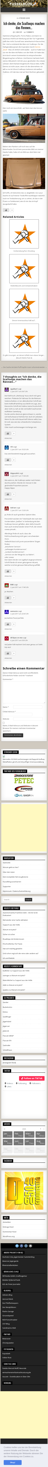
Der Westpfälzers (9, 1307)
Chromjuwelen (8, 1343)
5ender (5, 1002)
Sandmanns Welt (9, 1328)
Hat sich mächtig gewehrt (12, 948)
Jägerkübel (7, 1021)
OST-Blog (5, 1324)
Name (6, 707)
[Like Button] (6, 210)
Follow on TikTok (33, 1078)
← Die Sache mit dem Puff (11, 367)
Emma (5, 1012)
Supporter (7, 886)
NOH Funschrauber (9, 1320)
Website (6, 719)
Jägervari (6, 1026)
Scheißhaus (7, 1050)
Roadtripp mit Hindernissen (13, 939)
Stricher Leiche (24, 18)
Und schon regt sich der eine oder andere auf (20, 953)
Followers (35, 1083)
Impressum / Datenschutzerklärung (16, 891)
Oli (11, 447)
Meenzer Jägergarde (10, 1261)
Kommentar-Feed (9, 1232)
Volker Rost (6, 1357)
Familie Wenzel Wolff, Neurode (14, 1368)
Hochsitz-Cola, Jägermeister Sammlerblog (18, 1257)
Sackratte (6, 1045)
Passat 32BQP (8, 1036)
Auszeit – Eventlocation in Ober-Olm (16, 1376)
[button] (34, 1456)
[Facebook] (21, 1245)
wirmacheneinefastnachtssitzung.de (16, 1372)
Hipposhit (14, 473)
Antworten (8, 438)
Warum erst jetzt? (9, 929)
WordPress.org (8, 1236)
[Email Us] (30, 1245)
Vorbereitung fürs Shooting (24, 251)
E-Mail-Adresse (9, 711)
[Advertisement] (24, 827)
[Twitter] (17, 1245)
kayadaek (6, 1353)
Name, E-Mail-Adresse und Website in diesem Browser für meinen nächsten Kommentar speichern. (20, 728)
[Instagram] (26, 1245)
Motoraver (6, 1338)
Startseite (6, 862)
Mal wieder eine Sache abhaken (15, 920)
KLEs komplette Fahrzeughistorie (15, 877)
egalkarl (13, 389)
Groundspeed (7, 1315)
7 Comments (30, 32)
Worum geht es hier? (11, 867)
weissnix (14, 611)
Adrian (13, 508)
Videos (9, 1083)
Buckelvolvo (7, 1007)
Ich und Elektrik (8, 958)
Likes (8, 1086)
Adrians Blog (7, 1295)
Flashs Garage (8, 1311)
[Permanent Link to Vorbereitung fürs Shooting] (24, 233)
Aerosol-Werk (7, 1299)
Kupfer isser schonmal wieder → (34, 367)
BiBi (12, 584)
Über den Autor (9, 872)
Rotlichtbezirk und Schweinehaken (24, 286)
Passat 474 (7, 1040)
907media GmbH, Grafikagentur (14, 1276)
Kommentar (8, 679)
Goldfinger (7, 1017)
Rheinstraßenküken (10, 1265)
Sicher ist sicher (9, 934)
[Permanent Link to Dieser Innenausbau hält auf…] (24, 303)
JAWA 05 (6, 1031)
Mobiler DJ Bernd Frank (11, 1280)
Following (21, 1083)
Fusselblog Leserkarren (12, 882)
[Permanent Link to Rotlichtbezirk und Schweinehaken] (24, 268)
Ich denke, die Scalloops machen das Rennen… (24, 25)
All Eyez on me (16, 638)
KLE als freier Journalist (11, 1284)
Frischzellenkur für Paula (12, 944)
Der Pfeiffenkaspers (10, 1303)
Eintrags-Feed (8, 1227)
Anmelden (7, 1222)
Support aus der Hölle (11, 925)
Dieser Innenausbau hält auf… (24, 320)
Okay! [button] (12, 1462)
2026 (24, 1129)
